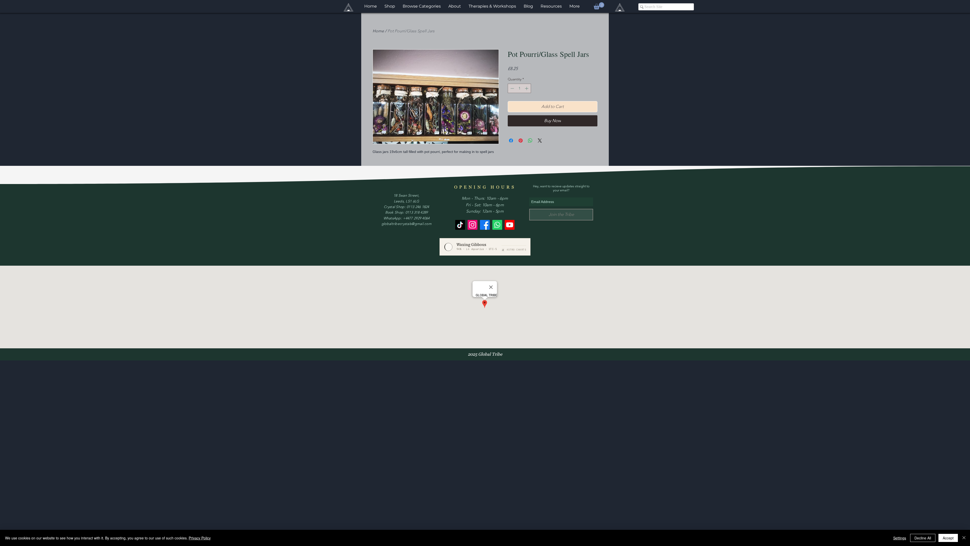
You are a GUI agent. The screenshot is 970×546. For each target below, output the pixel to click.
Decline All (922, 537)
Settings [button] (899, 537)
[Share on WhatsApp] (530, 141)
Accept (948, 537)
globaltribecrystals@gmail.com (406, 223)
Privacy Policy (200, 537)
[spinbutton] (519, 88)
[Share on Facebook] (511, 141)
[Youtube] (510, 225)
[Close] (964, 538)
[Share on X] (540, 141)
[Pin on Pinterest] (521, 141)
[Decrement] (511, 88)
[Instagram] (472, 225)
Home (378, 31)
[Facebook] (485, 225)
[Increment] (527, 88)
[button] (599, 5)
